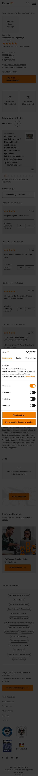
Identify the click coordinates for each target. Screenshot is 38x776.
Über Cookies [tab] (30, 358)
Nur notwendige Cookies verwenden (19, 422)
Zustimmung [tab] (7, 358)
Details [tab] (18, 358)
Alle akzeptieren (19, 415)
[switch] (33, 392)
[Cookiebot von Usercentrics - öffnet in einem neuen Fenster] (27, 352)
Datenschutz (30, 376)
